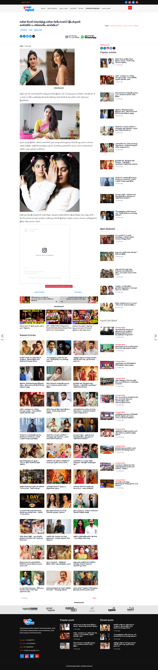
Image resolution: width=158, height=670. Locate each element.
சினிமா (43, 8)
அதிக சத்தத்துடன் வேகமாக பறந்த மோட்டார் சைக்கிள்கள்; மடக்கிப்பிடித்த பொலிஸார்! (126, 382)
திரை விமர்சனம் (52, 8)
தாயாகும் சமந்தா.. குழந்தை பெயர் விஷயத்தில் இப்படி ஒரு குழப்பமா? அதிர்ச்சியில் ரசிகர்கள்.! (83, 436)
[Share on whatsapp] (21, 36)
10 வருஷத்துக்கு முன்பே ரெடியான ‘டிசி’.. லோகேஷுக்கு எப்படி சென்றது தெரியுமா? (57, 359)
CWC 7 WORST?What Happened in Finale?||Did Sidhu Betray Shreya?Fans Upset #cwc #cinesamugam (59, 328)
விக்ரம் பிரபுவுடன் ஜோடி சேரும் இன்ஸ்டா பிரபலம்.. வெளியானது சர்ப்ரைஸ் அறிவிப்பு (58, 411)
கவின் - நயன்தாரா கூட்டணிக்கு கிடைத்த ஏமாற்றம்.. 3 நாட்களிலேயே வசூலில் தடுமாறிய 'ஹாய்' (30, 411)
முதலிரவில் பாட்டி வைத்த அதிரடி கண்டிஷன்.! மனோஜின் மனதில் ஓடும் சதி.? (84, 462)
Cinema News (23, 30)
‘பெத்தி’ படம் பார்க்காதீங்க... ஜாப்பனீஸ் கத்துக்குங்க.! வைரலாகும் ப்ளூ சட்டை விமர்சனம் (126, 287)
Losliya (30, 30)
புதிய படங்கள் (64, 8)
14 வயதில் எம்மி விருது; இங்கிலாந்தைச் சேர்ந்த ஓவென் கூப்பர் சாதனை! (126, 483)
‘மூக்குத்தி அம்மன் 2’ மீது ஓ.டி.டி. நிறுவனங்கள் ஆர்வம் (57, 487)
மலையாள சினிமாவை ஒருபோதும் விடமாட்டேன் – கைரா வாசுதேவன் (83, 487)
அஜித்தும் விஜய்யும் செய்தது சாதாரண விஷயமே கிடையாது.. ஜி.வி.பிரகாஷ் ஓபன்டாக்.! (84, 359)
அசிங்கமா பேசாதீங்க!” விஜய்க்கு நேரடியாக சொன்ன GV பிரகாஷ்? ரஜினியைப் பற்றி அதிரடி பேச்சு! (82, 328)
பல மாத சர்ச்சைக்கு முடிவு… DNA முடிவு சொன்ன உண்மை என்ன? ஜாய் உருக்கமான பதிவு (32, 589)
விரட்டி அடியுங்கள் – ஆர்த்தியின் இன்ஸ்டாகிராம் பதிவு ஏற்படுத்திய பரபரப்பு (59, 563)
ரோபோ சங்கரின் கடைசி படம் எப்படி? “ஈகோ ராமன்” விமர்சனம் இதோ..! (126, 304)
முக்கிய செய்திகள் (39, 292)
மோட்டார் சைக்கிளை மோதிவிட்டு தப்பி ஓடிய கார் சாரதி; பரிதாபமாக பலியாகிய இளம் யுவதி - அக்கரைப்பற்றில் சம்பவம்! (126, 399)
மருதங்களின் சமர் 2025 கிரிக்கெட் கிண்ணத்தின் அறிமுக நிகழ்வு (125, 364)
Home (107, 26)
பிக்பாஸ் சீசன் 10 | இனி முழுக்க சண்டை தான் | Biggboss (32, 327)
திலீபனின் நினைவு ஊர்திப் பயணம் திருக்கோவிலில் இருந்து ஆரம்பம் (125, 449)
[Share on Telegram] (30, 36)
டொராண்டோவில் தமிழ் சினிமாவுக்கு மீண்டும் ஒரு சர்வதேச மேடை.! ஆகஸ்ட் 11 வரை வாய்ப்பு (31, 512)
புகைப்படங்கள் (106, 8)
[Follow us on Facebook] (104, 48)
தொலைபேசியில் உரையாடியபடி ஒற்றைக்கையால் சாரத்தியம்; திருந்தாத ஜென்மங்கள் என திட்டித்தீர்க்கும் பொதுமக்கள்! (124, 332)
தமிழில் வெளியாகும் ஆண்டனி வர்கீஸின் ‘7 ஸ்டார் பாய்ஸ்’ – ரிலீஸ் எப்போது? (32, 487)
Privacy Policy (24, 636)
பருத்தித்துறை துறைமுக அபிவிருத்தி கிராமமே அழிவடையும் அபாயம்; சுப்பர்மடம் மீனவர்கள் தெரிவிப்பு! (126, 415)
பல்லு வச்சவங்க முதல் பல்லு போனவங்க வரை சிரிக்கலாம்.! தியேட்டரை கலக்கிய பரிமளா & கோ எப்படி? (125, 271)
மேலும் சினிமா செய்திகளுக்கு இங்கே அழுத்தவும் (59, 286)
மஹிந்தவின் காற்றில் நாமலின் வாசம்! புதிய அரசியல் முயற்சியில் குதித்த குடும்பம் (126, 432)
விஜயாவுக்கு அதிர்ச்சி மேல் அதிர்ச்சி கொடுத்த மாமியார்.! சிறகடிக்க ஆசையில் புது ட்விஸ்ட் (84, 563)
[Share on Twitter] (27, 36)
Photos (136, 26)
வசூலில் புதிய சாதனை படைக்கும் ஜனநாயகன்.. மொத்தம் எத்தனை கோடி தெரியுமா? (58, 538)
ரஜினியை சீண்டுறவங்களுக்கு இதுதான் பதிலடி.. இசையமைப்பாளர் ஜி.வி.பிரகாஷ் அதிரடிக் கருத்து (32, 385)
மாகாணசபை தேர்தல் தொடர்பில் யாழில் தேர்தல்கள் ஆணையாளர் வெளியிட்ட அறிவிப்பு (125, 466)
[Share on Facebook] (24, 36)
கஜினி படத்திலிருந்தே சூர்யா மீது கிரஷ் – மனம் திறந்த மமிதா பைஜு (85, 537)
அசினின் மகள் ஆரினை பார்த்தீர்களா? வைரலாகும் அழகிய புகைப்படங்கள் (58, 461)
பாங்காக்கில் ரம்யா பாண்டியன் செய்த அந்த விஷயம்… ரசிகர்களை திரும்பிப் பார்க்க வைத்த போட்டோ (84, 411)
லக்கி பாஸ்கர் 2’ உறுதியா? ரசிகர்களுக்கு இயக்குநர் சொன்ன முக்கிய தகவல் (85, 589)
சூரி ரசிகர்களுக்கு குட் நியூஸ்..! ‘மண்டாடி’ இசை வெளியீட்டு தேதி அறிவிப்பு (30, 462)
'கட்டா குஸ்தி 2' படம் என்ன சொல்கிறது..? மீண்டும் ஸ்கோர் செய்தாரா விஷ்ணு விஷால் (124, 237)
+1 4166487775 (29, 640)
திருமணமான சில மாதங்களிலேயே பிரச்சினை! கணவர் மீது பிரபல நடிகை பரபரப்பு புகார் (31, 563)
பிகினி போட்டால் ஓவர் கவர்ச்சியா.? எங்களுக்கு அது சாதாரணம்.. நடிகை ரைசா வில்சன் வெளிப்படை (58, 436)
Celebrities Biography (93, 8)
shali (21, 46)
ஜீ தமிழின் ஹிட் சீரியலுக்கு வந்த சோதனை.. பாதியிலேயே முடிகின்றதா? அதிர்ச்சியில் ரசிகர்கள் (85, 385)
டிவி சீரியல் (73, 8)
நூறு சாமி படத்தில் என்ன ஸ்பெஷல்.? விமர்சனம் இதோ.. (126, 253)
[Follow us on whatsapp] (101, 48)
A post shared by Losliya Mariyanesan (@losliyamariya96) (44, 278)
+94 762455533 (30, 643)
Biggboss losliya (38, 30)
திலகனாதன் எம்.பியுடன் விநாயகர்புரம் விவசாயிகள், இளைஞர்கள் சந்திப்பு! (126, 347)
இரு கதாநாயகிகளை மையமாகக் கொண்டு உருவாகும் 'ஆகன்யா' (56, 511)
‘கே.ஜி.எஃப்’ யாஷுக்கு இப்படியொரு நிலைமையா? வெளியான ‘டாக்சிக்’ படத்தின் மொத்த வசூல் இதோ (30, 436)
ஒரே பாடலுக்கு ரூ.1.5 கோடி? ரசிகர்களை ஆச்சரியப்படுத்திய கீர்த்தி (85, 511)
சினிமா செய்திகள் (116, 26)
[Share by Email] (33, 36)
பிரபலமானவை (78, 292)
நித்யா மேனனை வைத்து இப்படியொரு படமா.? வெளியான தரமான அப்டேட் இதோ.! (58, 385)
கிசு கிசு (81, 8)
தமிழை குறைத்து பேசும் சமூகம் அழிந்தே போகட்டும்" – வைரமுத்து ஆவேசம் (59, 589)
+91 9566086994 (28, 647)
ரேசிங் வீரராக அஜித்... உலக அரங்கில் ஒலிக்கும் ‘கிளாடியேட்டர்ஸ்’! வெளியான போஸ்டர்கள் (31, 538)
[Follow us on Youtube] (114, 48)
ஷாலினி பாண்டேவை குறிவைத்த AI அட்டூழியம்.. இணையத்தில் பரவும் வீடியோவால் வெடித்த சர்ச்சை (30, 359)
